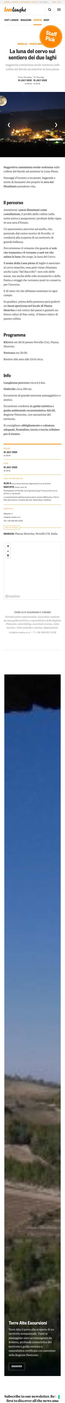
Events (15, 2)
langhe (15, 10)
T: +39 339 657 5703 (44, 632)
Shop (46, 20)
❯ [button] (56, 124)
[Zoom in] (8, 546)
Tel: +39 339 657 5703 (13, 520)
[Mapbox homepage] (12, 596)
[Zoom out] (8, 551)
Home (7, 2)
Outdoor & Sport (29, 2)
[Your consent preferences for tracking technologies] (59, 1397)
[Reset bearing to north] (8, 556)
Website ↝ (8, 513)
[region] (33, 571)
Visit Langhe (11, 20)
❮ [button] (9, 124)
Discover (17, 1366)
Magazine (26, 20)
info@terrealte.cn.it (12, 517)
